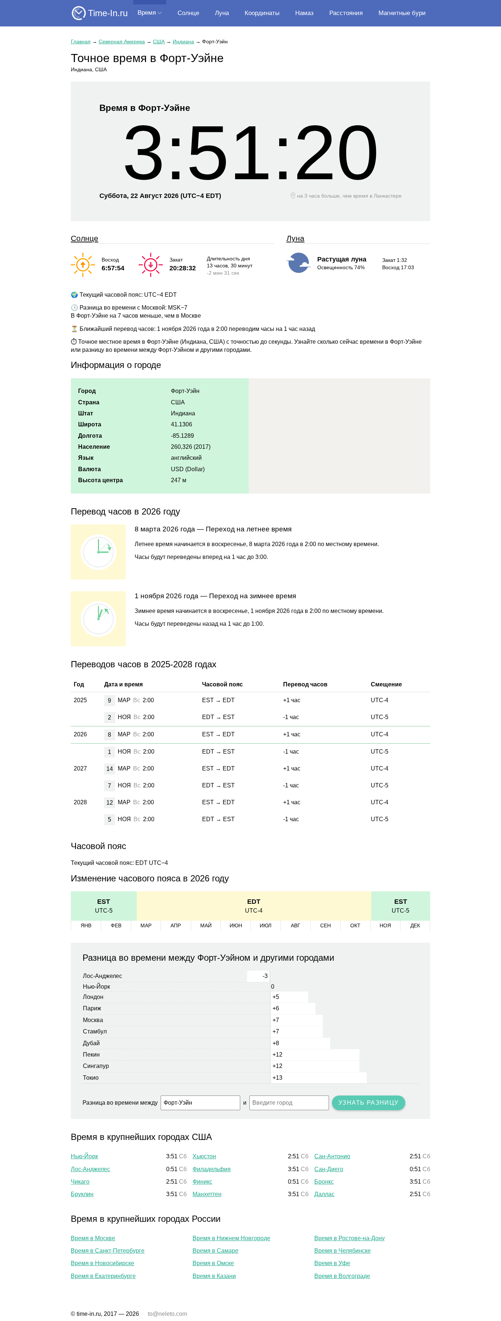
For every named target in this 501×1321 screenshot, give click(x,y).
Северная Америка (122, 41)
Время (147, 12)
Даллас (324, 1194)
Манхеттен (207, 1194)
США (159, 41)
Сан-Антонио (332, 1156)
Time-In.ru (108, 13)
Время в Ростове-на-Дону (349, 1238)
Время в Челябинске (342, 1251)
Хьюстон (204, 1156)
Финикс (202, 1182)
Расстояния (346, 13)
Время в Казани (214, 1276)
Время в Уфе (332, 1263)
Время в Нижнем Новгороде (231, 1238)
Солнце (188, 13)
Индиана (183, 41)
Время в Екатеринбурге (103, 1276)
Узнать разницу (369, 1103)
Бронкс (324, 1182)
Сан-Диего (328, 1169)
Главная (81, 41)
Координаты (262, 13)
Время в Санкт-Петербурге (108, 1251)
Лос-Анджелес (90, 1169)
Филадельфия (212, 1169)
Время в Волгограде (342, 1276)
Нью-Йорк (84, 1156)
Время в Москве (93, 1238)
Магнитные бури (402, 13)
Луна (222, 13)
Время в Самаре (215, 1251)
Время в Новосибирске (102, 1263)
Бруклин (82, 1194)
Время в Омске (213, 1263)
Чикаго (80, 1182)
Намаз (304, 13)
